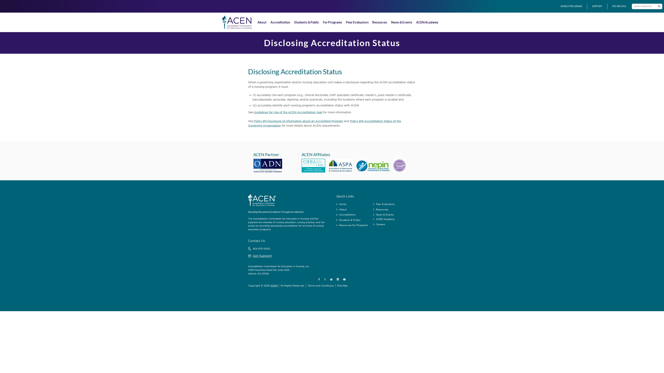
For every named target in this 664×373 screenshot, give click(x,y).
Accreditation (280, 22)
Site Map (342, 285)
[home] (236, 22)
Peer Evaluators (357, 22)
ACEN (273, 285)
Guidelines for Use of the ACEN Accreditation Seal (288, 112)
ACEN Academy (427, 22)
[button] (262, 22)
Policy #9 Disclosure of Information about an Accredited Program (298, 121)
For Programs (332, 22)
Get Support (262, 256)
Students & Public (306, 22)
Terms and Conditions (321, 285)
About (261, 22)
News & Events (401, 22)
